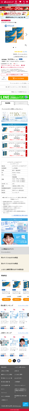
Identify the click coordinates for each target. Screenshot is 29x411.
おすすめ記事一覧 (5, 385)
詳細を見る (6, 299)
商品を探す (4, 367)
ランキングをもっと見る (23, 305)
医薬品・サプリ (12, 5)
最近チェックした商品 (6, 374)
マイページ (4, 392)
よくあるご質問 (18, 374)
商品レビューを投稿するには (19, 91)
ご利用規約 (17, 381)
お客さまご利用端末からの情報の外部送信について (20, 391)
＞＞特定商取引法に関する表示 (20, 215)
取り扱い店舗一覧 (5, 381)
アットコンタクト (6, 252)
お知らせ (17, 370)
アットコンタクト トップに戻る (18, 83)
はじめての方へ (18, 378)
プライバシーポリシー (20, 385)
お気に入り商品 (5, 370)
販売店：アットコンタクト (20, 54)
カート (2, 389)
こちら (19, 406)
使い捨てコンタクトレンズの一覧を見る (16, 87)
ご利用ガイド (4, 400)
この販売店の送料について (20, 56)
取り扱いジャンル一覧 (6, 378)
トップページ (4, 5)
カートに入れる (18, 78)
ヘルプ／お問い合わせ (20, 367)
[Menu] (2, 2)
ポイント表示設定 (5, 396)
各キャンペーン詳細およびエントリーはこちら (13, 67)
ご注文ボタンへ (25, 404)
